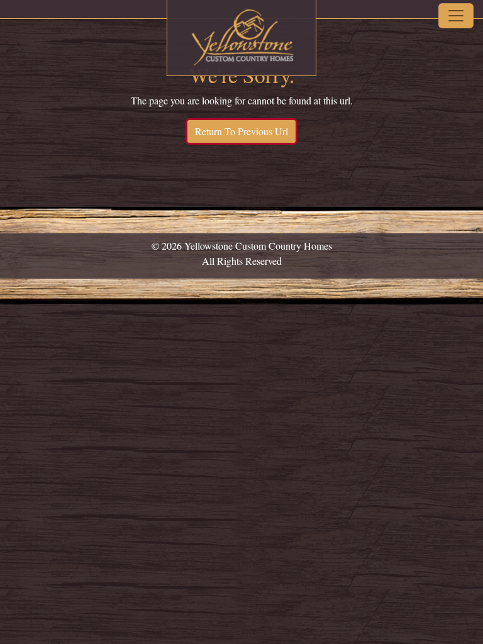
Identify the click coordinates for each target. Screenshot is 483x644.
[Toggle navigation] (456, 15)
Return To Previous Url (241, 131)
